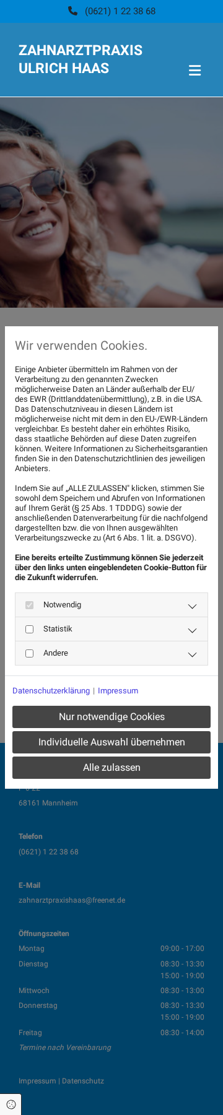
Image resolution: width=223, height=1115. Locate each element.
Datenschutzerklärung (51, 690)
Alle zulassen (112, 767)
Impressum (118, 690)
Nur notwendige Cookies (112, 716)
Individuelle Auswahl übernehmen (111, 742)
